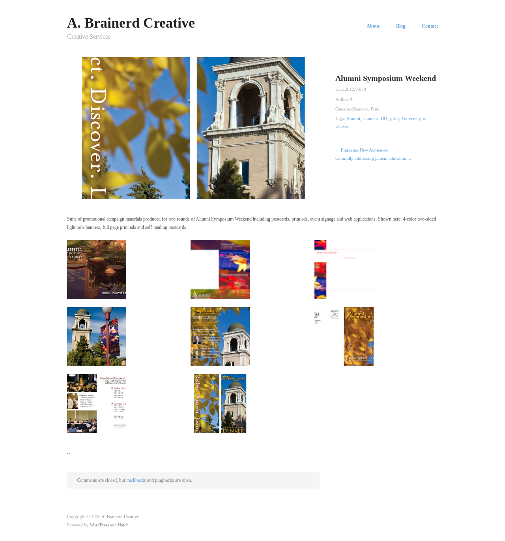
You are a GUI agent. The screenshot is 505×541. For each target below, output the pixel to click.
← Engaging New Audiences (361, 150)
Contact (430, 26)
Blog (400, 26)
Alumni (353, 118)
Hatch (123, 524)
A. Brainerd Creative (131, 23)
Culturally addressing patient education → (373, 158)
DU (384, 118)
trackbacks (136, 480)
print (394, 118)
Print (375, 109)
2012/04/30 (355, 89)
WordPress (99, 524)
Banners (360, 109)
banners (370, 118)
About (373, 26)
